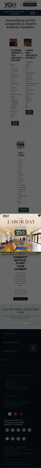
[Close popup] (39, 215)
